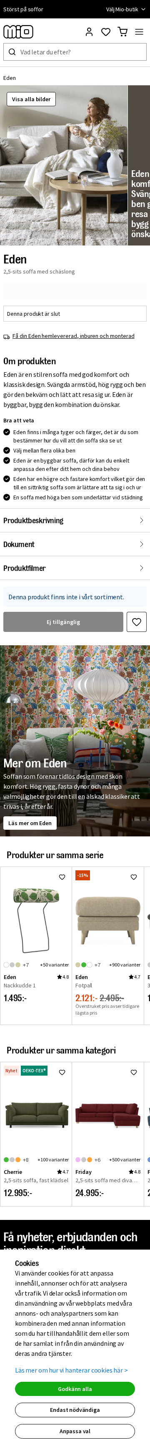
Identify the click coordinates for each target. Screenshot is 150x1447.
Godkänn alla (75, 1389)
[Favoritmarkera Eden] (137, 622)
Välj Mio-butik (122, 9)
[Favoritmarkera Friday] (133, 1072)
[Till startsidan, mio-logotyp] (18, 31)
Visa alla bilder (31, 99)
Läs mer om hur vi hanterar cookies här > (71, 1370)
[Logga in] (89, 31)
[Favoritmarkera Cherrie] (62, 1072)
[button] (64, 165)
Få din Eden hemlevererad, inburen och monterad (73, 336)
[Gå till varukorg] (122, 31)
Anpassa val (75, 1431)
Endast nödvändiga (75, 1410)
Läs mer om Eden (30, 823)
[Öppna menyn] (139, 31)
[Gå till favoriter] (105, 31)
